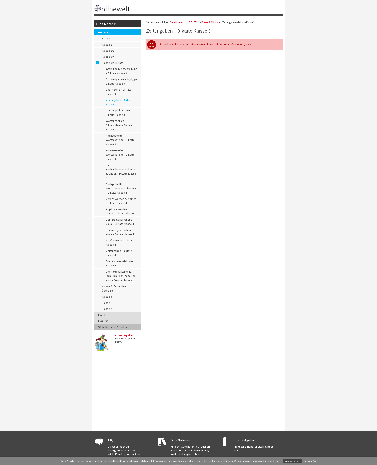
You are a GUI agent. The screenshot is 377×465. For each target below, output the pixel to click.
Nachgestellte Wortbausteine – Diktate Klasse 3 (120, 140)
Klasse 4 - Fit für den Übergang (114, 288)
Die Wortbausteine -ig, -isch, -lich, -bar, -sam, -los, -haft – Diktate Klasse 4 (121, 276)
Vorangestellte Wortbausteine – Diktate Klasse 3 (120, 155)
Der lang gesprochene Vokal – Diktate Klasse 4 (120, 222)
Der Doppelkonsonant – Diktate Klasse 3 (120, 113)
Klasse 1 (107, 38)
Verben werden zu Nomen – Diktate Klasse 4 (121, 201)
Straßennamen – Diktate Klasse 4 (120, 242)
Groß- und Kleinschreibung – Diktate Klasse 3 (121, 71)
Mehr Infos (310, 461)
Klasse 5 (107, 296)
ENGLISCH (103, 321)
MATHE (102, 315)
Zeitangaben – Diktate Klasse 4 (119, 253)
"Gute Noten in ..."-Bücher (112, 327)
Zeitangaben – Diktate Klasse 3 (119, 102)
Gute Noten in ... (108, 24)
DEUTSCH (103, 32)
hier (236, 450)
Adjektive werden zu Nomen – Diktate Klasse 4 (121, 211)
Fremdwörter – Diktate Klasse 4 (119, 263)
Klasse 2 (107, 44)
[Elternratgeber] (101, 351)
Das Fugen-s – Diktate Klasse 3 (118, 92)
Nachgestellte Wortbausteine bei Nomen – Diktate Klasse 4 (121, 188)
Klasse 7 (107, 309)
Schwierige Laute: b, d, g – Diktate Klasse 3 (121, 81)
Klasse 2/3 (108, 50)
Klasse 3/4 (108, 56)
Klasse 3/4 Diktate (112, 63)
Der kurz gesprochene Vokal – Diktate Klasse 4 (120, 232)
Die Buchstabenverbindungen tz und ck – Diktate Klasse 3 (121, 171)
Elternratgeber (124, 335)
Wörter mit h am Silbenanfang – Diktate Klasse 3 (119, 125)
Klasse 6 (107, 303)
